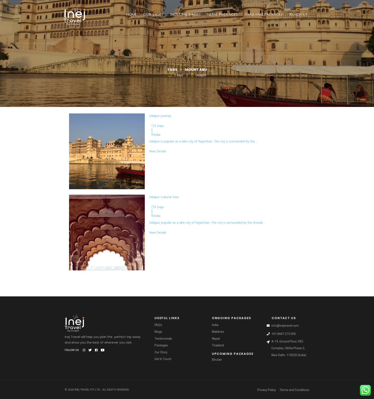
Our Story (153, 14)
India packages (185, 14)
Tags (172, 69)
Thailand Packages (263, 14)
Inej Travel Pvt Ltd (87, 389)
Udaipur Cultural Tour (164, 197)
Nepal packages (222, 14)
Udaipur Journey (160, 116)
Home (131, 14)
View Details (157, 151)
